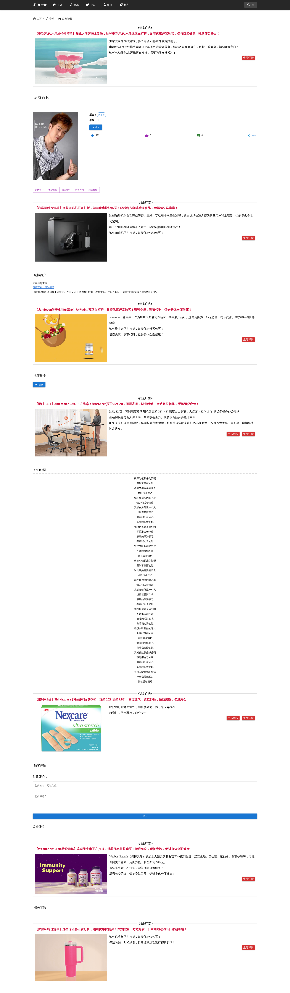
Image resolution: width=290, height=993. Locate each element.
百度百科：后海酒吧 (43, 287)
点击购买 (233, 433)
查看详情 (248, 57)
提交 (145, 816)
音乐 (51, 18)
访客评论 (79, 190)
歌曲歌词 (66, 190)
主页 (39, 18)
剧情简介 (39, 190)
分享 (254, 135)
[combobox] (250, 5)
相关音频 (93, 190)
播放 (97, 127)
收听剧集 (52, 190)
